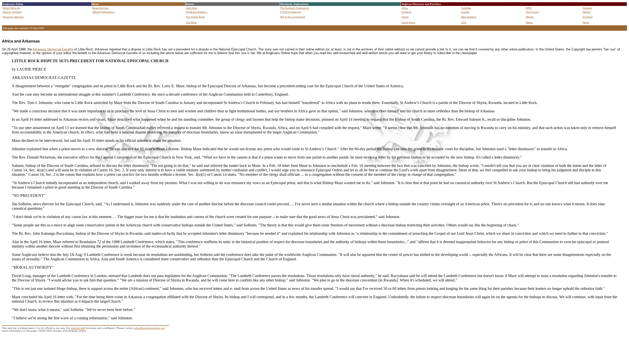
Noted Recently (11, 8)
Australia (466, 8)
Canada (587, 8)
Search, (7, 12)
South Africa (408, 22)
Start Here (191, 8)
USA (463, 22)
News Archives (100, 8)
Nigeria (530, 16)
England (406, 12)
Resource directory (13, 16)
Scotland (588, 16)
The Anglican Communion (294, 8)
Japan (405, 16)
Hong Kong (532, 12)
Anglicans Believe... (197, 12)
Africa (404, 8)
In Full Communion (290, 12)
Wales (529, 22)
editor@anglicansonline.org (149, 328)
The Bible (191, 22)
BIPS (529, 8)
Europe (465, 12)
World (586, 22)
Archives (17, 12)
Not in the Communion (292, 16)
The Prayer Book (195, 16)
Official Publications (103, 12)
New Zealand (468, 16)
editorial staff (78, 328)
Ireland (586, 12)
